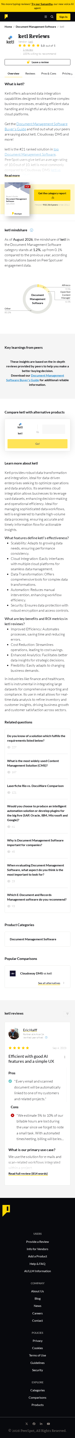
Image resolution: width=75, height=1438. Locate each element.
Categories (37, 1390)
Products (38, 1405)
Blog (38, 1298)
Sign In (63, 16)
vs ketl (36, 973)
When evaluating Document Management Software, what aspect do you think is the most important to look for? (35, 869)
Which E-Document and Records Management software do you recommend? (37, 897)
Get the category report (52, 193)
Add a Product (37, 1256)
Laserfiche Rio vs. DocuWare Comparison (35, 786)
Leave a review (40, 62)
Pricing (66, 73)
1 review (28, 49)
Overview (13, 73)
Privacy (37, 1340)
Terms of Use (37, 1355)
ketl (30, 41)
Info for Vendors (37, 1249)
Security (37, 1370)
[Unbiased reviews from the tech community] (12, 16)
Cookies (37, 1348)
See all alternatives (49, 983)
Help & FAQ (37, 1263)
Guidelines (37, 1362)
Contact (37, 1320)
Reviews (30, 73)
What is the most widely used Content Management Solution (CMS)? (33, 763)
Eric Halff (30, 1030)
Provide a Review (37, 1241)
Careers (37, 1313)
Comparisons (37, 1397)
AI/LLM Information (37, 1271)
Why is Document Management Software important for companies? (35, 842)
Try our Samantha (41, 4)
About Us (37, 1291)
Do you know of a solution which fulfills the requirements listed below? (36, 738)
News (37, 1305)
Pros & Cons (48, 73)
